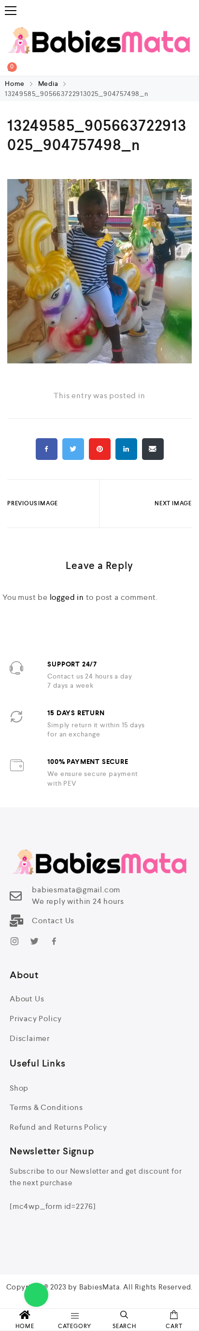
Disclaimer (30, 1038)
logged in (67, 597)
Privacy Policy (36, 1018)
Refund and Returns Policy (58, 1127)
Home (16, 83)
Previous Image (32, 503)
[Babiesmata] (99, 40)
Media (48, 83)
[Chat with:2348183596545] (36, 1295)
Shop (19, 1088)
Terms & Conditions (46, 1107)
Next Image (173, 503)
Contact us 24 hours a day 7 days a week (89, 681)
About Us (27, 999)
